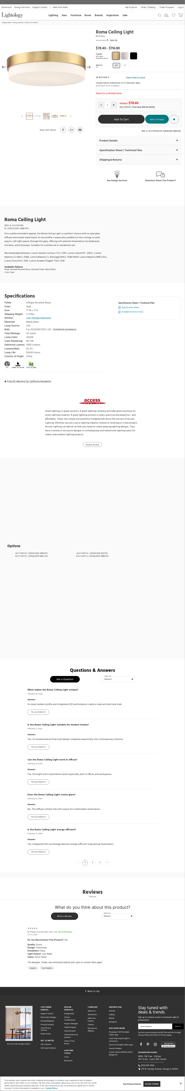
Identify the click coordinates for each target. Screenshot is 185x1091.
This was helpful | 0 (38, 712)
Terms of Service (160, 1035)
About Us (91, 1011)
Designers (113, 1022)
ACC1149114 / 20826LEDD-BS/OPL (92, 553)
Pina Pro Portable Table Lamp (121, 1044)
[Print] (80, 132)
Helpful (33, 968)
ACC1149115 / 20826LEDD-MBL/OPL (31, 556)
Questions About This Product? (160, 180)
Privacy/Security (47, 1024)
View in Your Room (69, 1042)
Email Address (146, 1026)
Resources (68, 1060)
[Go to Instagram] (156, 1044)
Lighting (53, 15)
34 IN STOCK (101, 77)
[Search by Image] (166, 15)
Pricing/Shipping (47, 1021)
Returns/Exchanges (48, 1017)
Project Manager (71, 1023)
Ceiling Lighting (18, 22)
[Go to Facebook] (141, 1044)
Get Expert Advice (48, 1048)
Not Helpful (47, 968)
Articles (112, 1011)
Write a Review (64, 916)
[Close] (181, 1083)
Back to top (94, 991)
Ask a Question (65, 679)
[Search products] (159, 15)
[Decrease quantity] (101, 105)
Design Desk (69, 1013)
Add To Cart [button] (121, 119)
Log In (181, 7)
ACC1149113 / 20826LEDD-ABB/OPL (92, 556)
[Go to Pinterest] (63, 132)
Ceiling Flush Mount (31, 22)
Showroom (6, 7)
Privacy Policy (143, 1035)
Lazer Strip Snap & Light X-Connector (119, 1040)
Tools (66, 1057)
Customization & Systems (71, 1036)
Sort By (107, 676)
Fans (64, 15)
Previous (22, 116)
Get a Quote (46, 1044)
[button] (4, 67)
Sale (125, 15)
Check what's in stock (135, 77)
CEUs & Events (70, 1031)
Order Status (46, 1033)
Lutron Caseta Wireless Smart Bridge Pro (120, 1053)
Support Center (39, 7)
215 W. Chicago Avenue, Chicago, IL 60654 (159, 1069)
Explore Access (92, 444)
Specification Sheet (130, 307)
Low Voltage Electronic (38, 318)
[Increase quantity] (114, 105)
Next (70, 116)
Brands (99, 15)
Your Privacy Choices (46, 1029)
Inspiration (112, 15)
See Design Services (117, 180)
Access (102, 36)
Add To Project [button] (157, 119)
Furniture (76, 15)
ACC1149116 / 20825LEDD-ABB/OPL (31, 553)
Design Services (22, 7)
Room (88, 15)
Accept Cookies (152, 1084)
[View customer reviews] (168, 1044)
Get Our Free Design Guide (18, 1044)
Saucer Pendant (115, 1048)
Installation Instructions (132, 312)
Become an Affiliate (92, 1030)
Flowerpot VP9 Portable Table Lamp (119, 1033)
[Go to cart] (181, 14)
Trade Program (166, 7)
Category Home (6, 22)
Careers (91, 1024)
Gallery (112, 1014)
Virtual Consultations (69, 1019)
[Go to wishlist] (174, 15)
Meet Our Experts (92, 1020)
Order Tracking (148, 7)
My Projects (131, 7)
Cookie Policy (51, 1088)
